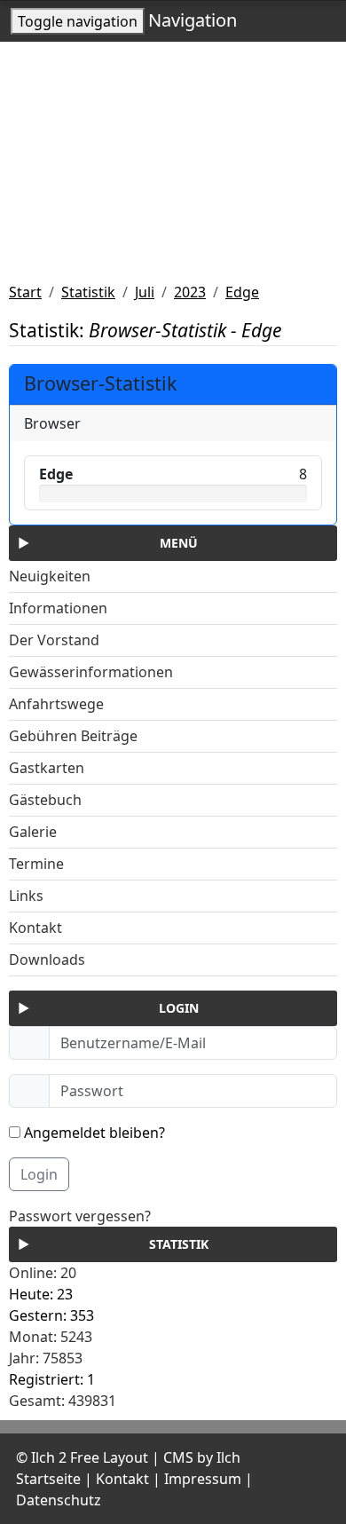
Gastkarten (46, 768)
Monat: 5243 (50, 1336)
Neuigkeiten (49, 576)
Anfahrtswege (56, 704)
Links (26, 895)
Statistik (88, 292)
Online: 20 (42, 1273)
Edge (242, 292)
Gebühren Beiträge (73, 736)
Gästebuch (45, 799)
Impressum (202, 1478)
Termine (36, 863)
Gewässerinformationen (91, 672)
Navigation (192, 20)
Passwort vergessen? (80, 1216)
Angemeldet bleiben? (92, 1132)
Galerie (33, 831)
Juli (144, 292)
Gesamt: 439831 (62, 1400)
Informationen (58, 608)
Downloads (47, 959)
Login (39, 1174)
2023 (190, 292)
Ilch (228, 1457)
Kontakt (35, 927)
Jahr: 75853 (46, 1358)
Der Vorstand (54, 640)
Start (25, 292)
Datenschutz (58, 1500)
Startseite (48, 1478)
